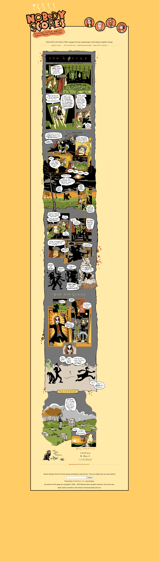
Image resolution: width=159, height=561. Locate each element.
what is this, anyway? (100, 45)
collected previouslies (84, 45)
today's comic (56, 45)
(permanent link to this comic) (79, 464)
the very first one (70, 45)
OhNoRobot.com (78, 481)
